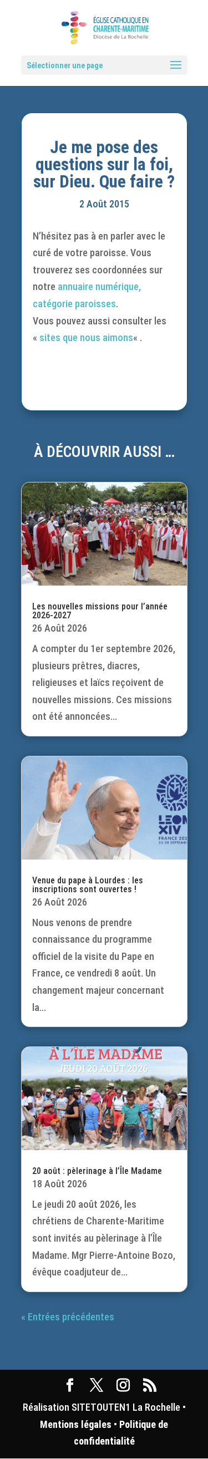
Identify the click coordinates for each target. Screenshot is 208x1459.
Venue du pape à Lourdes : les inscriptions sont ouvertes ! (87, 884)
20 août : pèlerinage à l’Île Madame (97, 1171)
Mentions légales (75, 1424)
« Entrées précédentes (67, 1317)
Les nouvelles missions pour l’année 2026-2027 (100, 611)
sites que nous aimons (86, 337)
